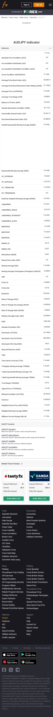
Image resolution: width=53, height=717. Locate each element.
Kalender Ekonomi (9, 514)
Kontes (29, 527)
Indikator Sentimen (34, 537)
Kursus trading (8, 605)
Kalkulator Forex (9, 550)
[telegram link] (18, 669)
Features (6, 621)
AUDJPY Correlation (9, 447)
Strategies (30, 524)
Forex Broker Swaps (34, 576)
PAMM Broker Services (11, 589)
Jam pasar (6, 517)
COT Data (6, 543)
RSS (3, 628)
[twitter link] (11, 669)
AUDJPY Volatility (8, 441)
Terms (5, 648)
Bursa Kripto (7, 602)
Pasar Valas (7, 527)
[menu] (50, 5)
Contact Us (31, 624)
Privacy (15, 648)
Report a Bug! (32, 628)
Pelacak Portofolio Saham (13, 608)
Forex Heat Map (8, 553)
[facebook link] (4, 669)
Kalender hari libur (9, 524)
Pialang (5, 569)
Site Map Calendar (43, 648)
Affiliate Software (9, 634)
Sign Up (39, 5)
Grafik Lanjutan (8, 637)
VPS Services (7, 576)
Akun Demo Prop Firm (35, 605)
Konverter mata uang (11, 559)
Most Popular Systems (36, 520)
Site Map (27, 648)
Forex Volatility (8, 530)
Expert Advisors (8, 598)
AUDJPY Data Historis (10, 435)
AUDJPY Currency (8, 429)
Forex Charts (31, 530)
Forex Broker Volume (35, 579)
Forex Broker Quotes (35, 572)
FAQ (28, 618)
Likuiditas (6, 546)
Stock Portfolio (8, 631)
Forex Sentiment (33, 533)
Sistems (29, 517)
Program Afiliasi (8, 585)
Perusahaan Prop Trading (13, 572)
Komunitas (31, 514)
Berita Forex (7, 537)
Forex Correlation (9, 533)
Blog (28, 634)
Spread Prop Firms (34, 602)
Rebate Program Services (12, 592)
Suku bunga (7, 520)
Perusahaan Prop (33, 592)
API (3, 624)
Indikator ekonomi (9, 556)
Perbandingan (32, 608)
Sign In (26, 5)
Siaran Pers (31, 585)
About (29, 631)
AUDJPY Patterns (8, 453)
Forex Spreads (32, 569)
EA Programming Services (13, 582)
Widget (5, 618)
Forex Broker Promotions (37, 582)
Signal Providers (9, 579)
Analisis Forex (8, 540)
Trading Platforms (9, 595)
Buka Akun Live (13, 498)
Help (28, 621)
